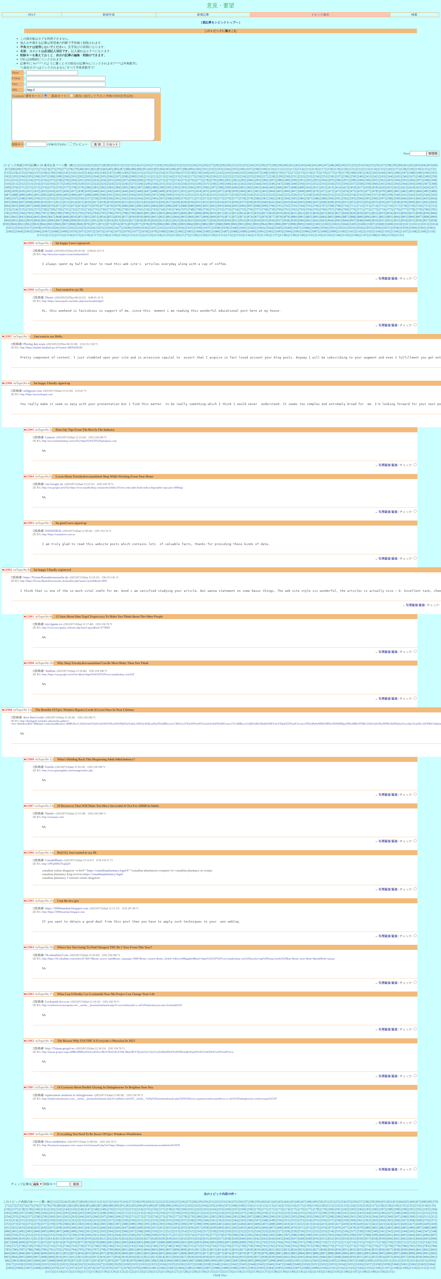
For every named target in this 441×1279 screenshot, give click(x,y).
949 (367, 220)
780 (426, 209)
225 (250, 176)
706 (316, 205)
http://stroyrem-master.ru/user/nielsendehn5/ (65, 254)
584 (286, 198)
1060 (413, 227)
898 (426, 216)
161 (213, 172)
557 (88, 198)
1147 (364, 235)
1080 (162, 231)
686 (169, 205)
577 (235, 198)
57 (383, 165)
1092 (270, 231)
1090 (252, 231)
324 (110, 183)
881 (301, 216)
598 (389, 198)
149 (125, 172)
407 (286, 187)
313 (29, 183)
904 (36, 220)
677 (103, 205)
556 (81, 198)
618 (103, 202)
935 (264, 220)
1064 (19, 231)
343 (250, 183)
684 (154, 205)
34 (251, 165)
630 (191, 202)
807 (191, 213)
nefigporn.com (32, 390)
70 (24, 169)
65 (429, 165)
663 (433, 202)
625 (154, 202)
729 (51, 209)
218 (198, 176)
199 (59, 176)
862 (161, 216)
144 (88, 172)
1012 (416, 224)
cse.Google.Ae (54, 484)
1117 (95, 235)
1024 (91, 227)
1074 (108, 231)
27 (211, 165)
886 (338, 216)
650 (338, 202)
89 (133, 169)
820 (286, 213)
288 (279, 180)
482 (404, 191)
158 (191, 172)
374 (44, 187)
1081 (171, 231)
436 (66, 191)
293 (316, 180)
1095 (297, 231)
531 (330, 194)
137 (36, 172)
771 (360, 209)
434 (51, 191)
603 (426, 198)
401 (242, 187)
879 (286, 216)
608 (29, 202)
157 (183, 172)
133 (7, 172)
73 (41, 169)
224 (242, 176)
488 (14, 194)
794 (95, 213)
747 (183, 209)
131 (425, 169)
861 (154, 216)
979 (153, 224)
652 (353, 202)
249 (426, 176)
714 (375, 205)
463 (264, 191)
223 (235, 176)
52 (354, 165)
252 (14, 180)
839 (426, 213)
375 (51, 187)
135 (22, 172)
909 (73, 220)
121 (352, 169)
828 (345, 213)
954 (404, 220)
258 (59, 180)
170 (279, 172)
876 (264, 216)
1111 (41, 235)
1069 (64, 231)
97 (179, 169)
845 (36, 216)
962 (28, 224)
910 (81, 220)
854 (103, 216)
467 (294, 191)
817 (264, 213)
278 (206, 180)
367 (426, 183)
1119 (113, 235)
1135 (256, 235)
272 (161, 180)
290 (294, 180)
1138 (283, 235)
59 (394, 165)
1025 (99, 227)
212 (154, 176)
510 (176, 194)
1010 (398, 224)
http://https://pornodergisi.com (36, 394)
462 (257, 191)
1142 (319, 235)
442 (110, 191)
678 (110, 205)
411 (316, 187)
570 (183, 198)
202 (81, 176)
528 (308, 194)
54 (366, 165)
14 (136, 165)
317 (59, 183)
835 (397, 213)
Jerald (49, 250)
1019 (46, 227)
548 (22, 198)
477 (367, 191)
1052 (341, 227)
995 (271, 224)
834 (389, 213)
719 (411, 205)
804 (169, 213)
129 (410, 169)
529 (316, 194)
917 (132, 220)
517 (228, 194)
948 (360, 220)
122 (359, 169)
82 (93, 169)
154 (161, 172)
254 (29, 180)
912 (95, 220)
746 (176, 209)
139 (51, 172)
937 (279, 220)
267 (125, 180)
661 (419, 202)
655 (375, 202)
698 (257, 205)
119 (337, 169)
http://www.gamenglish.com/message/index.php (67, 770)
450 (169, 191)
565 (147, 198)
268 (132, 180)
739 (125, 209)
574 (213, 198)
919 (147, 220)
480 (389, 191)
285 (257, 180)
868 (206, 216)
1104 (377, 231)
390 (161, 187)
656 (382, 202)
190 (426, 172)
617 (95, 202)
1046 (288, 227)
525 (286, 194)
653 (360, 202)
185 (389, 172)
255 (36, 180)
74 (47, 169)
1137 (274, 235)
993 (256, 224)
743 (154, 209)
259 (66, 180)
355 (338, 183)
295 (330, 180)
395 (198, 187)
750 (206, 209)
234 (316, 176)
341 (235, 183)
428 (7, 191)
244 (389, 176)
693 (220, 205)
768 (338, 209)
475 (353, 191)
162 (220, 172)
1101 (350, 231)
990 (234, 224)
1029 (135, 227)
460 (242, 191)
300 (367, 180)
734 (88, 209)
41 (291, 165)
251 (7, 180)
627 (169, 202)
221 (220, 176)
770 (353, 209)
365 (411, 183)
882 (308, 216)
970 (87, 224)
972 (101, 224)
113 (293, 169)
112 (285, 169)
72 (36, 169)
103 (219, 169)
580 (257, 198)
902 (22, 220)
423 (404, 187)
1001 (317, 224)
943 (323, 220)
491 (36, 194)
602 (419, 198)
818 (272, 213)
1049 (314, 227)
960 (13, 224)
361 (382, 183)
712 (360, 205)
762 (294, 209)
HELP (31, 14)
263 (95, 180)
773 (375, 209)
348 (286, 183)
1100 (341, 231)
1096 (305, 231)
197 (44, 176)
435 (59, 191)
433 (44, 191)
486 (433, 191)
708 (330, 205)
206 (110, 176)
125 (381, 169)
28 (216, 165)
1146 (355, 235)
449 (161, 191)
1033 (171, 227)
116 (315, 169)
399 (228, 187)
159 (198, 172)
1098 (323, 231)
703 (294, 205)
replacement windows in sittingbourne (69, 1095)
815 (250, 213)
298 (353, 180)
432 (36, 191)
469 (308, 191)
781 (433, 209)
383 (110, 187)
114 (300, 169)
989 (226, 224)
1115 (77, 235)
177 (330, 172)
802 (154, 213)
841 (7, 216)
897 (419, 216)
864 (176, 216)
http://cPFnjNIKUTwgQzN (56, 863)
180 (353, 172)
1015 (10, 227)
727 (36, 209)
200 (66, 176)
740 (132, 209)
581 (264, 198)
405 (272, 187)
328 (139, 183)
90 (139, 169)
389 (154, 187)
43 (303, 165)
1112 (50, 235)
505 (139, 194)
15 (142, 165)
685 (161, 205)
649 (330, 202)
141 (66, 172)
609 (36, 202)
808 (198, 213)
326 (125, 183)
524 (279, 194)
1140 (301, 235)
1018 (37, 227)
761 (286, 209)
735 (95, 209)
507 (154, 194)
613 (66, 202)
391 (169, 187)
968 (72, 224)
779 (419, 209)
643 (286, 202)
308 (426, 180)
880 (294, 216)
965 (50, 224)
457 (220, 191)
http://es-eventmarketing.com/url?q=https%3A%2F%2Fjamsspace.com (79, 440)
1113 (59, 235)
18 (159, 165)
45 (314, 165)
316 (51, 183)
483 (411, 191)
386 (132, 187)
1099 (332, 231)
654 (367, 202)
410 (308, 187)
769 (345, 209)
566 (154, 198)
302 (382, 180)
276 (191, 180)
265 (110, 180)
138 (44, 172)
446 (139, 191)
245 (397, 176)
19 (165, 165)
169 (272, 172)
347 (279, 183)
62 (412, 165)
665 (14, 205)
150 (132, 172)
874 (250, 216)
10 (113, 165)
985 (197, 224)
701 (279, 205)
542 (411, 194)
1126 (175, 235)
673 (73, 205)
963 (35, 224)
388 (147, 187)
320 (81, 183)
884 (323, 216)
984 (190, 224)
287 (272, 180)
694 (228, 205)
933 (250, 220)
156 (176, 172)
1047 (297, 227)
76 (59, 169)
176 (323, 172)
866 (191, 216)
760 (279, 209)
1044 (270, 227)
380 (88, 187)
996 (278, 224)
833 (382, 213)
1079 (153, 231)
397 (213, 187)
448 (154, 191)
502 (117, 194)
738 (117, 209)
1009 (389, 224)
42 (297, 165)
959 (6, 224)
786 (36, 213)
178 (338, 172)
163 (228, 172)
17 (153, 165)
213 (161, 176)
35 (257, 165)
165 (242, 172)
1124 (158, 235)
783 (14, 213)
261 (81, 180)
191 (433, 172)
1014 (434, 224)
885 (330, 216)
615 (81, 202)
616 (88, 202)
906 (51, 220)
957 (426, 220)
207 (117, 176)
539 (389, 194)
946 (345, 220)
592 (345, 198)
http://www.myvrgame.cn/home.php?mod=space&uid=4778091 (76, 627)
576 (228, 198)
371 (22, 187)
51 (349, 165)
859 (139, 216)
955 (411, 220)
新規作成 (109, 14)
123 (366, 169)
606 (14, 202)
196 (36, 176)
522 (264, 194)
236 (330, 176)
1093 (279, 231)
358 (360, 183)
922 (169, 220)
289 (286, 180)
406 (279, 187)
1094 (288, 231)
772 (367, 209)
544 (426, 194)
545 (433, 194)
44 (308, 165)
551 (44, 198)
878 (279, 216)
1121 (131, 235)
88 (128, 169)
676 (95, 205)
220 (213, 176)
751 (213, 209)
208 (125, 176)
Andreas (50, 671)
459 (235, 191)
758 (264, 209)
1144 (337, 235)
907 (59, 220)
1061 (422, 227)
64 (423, 165)
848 (59, 216)
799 (132, 213)
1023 (82, 227)
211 (147, 176)
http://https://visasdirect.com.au (58, 534)
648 (323, 202)
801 (147, 213)
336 (198, 183)
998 (293, 224)
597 (382, 198)
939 (294, 220)
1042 (252, 227)
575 (220, 198)
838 (419, 213)
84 (105, 169)
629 (183, 202)
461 (250, 191)
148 (117, 172)
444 (125, 191)
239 (353, 176)
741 (139, 209)
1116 (86, 235)
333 (176, 183)
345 (264, 183)
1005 (353, 224)
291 (301, 180)
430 (22, 191)
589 (323, 198)
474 (345, 191)
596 (375, 198)
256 (44, 180)
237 (338, 176)
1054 (359, 227)
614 (73, 202)
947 (353, 220)
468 (301, 191)
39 (280, 165)
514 (206, 194)
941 (308, 220)
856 (117, 216)
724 (14, 209)
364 (404, 183)
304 (397, 180)
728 (44, 209)
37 (268, 165)
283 (242, 180)
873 (242, 216)
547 (14, 198)
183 (375, 172)
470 (316, 191)
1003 (335, 224)
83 (99, 169)
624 (147, 202)
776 (397, 209)
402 (250, 187)
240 (360, 176)
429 (14, 191)
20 (170, 165)
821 (294, 213)
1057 (386, 227)
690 (198, 205)
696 (242, 205)
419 (375, 187)
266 (117, 180)
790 (66, 213)
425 (419, 187)
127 (396, 169)
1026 (108, 227)
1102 (359, 231)
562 (125, 198)
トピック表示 (320, 14)
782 (7, 213)
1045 (279, 227)
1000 (308, 224)
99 (191, 169)
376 (59, 187)
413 (330, 187)
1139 (292, 235)
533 (345, 194)
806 (183, 213)
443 (117, 191)
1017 (28, 227)
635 (228, 202)
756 (250, 209)
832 (375, 213)
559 (103, 198)
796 (110, 213)
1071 (82, 231)
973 (109, 224)
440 (95, 191)
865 (183, 216)
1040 (234, 227)
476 (360, 191)
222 (228, 176)
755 (242, 209)
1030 (144, 227)
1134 (247, 235)
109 (263, 169)
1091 (261, 231)
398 (220, 187)
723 (7, 209)
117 (322, 169)
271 (154, 180)
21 (176, 165)
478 (375, 191)
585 (294, 198)
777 (404, 209)
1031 (153, 227)
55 (371, 165)
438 (81, 191)
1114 (68, 235)
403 (257, 187)
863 (169, 216)
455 (206, 191)
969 (79, 224)
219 (206, 176)
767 (330, 209)
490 (29, 194)
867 (198, 216)
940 (301, 220)
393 (183, 187)
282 (235, 180)
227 (264, 176)
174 (308, 172)
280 (220, 180)
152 (147, 172)
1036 (198, 227)
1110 (431, 231)
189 (419, 172)
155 (169, 172)
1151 (399, 235)
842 (14, 216)
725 (22, 209)
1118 (104, 235)
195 (29, 176)
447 (147, 191)
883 (316, 216)
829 (353, 213)
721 (426, 205)
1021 (64, 227)
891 (375, 216)
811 (220, 213)
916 (125, 220)
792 (81, 213)
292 (308, 180)
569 (176, 198)
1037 (207, 227)
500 (103, 194)
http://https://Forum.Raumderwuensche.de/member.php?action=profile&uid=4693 (63, 580)
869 (213, 216)
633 (213, 202)
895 (404, 216)
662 (426, 202)
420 (382, 187)
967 (65, 224)
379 (81, 187)
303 (389, 180)
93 (156, 169)
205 (103, 176)
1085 (207, 231)
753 (228, 209)
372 (29, 187)
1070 (73, 231)
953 (397, 220)
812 (228, 213)
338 (213, 183)
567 (161, 198)
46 (320, 165)
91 (145, 169)
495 (66, 194)
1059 (404, 227)
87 (122, 169)
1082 (180, 231)
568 (169, 198)
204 (95, 176)
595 (367, 198)
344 (257, 183)
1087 (225, 231)
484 (419, 191)
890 (367, 216)
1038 (216, 227)
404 (264, 187)
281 (228, 180)
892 (382, 216)
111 (278, 169)
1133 (238, 235)
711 (353, 205)
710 (345, 205)
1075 (117, 231)
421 (389, 187)
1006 (362, 224)
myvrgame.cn (53, 624)
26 (205, 165)
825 (323, 213)
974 (116, 224)
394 (191, 187)
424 (411, 187)
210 (139, 176)
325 (117, 183)
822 (301, 213)
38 (274, 165)
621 (125, 202)
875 (257, 216)
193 (14, 176)
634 (220, 202)
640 (264, 202)
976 (131, 224)
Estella (49, 767)
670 (51, 205)
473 (338, 191)
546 (7, 198)
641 (272, 202)
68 (13, 169)
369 (7, 187)
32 (239, 165)
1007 (371, 224)
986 (204, 224)
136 (29, 172)
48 (331, 165)
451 (176, 191)
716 (389, 205)
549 (29, 198)
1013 (425, 224)
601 (411, 198)
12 (125, 165)
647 (316, 202)
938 (286, 220)
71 (30, 169)
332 (169, 183)
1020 (55, 227)
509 (169, 194)
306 (411, 180)
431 (29, 191)
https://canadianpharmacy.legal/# (108, 870)
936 (272, 220)
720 (419, 205)
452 (183, 191)
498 (88, 194)
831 (367, 213)
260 (73, 180)
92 (151, 169)
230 (286, 176)
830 (360, 213)
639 (257, 202)
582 (272, 198)
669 (44, 205)
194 (22, 176)
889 (360, 216)
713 (367, 205)
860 (147, 216)
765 (316, 209)
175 (316, 172)
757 (257, 209)
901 (14, 220)
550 (36, 198)
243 (382, 176)
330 (154, 183)
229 (279, 176)
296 (338, 180)
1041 (243, 227)
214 (169, 176)
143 (81, 172)
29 (222, 165)
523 (272, 194)
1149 (382, 235)
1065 (28, 231)
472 (330, 191)
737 (110, 209)
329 (147, 183)
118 (330, 169)
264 (103, 180)
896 (411, 216)
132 (432, 169)
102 (212, 169)
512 (191, 194)
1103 (368, 231)
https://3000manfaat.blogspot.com (66, 908)
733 (81, 209)
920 (154, 220)
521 (257, 194)
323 (103, 183)
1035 (189, 227)
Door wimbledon (55, 1141)
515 (213, 194)
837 (411, 213)
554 (66, 198)
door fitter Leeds (33, 717)
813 (235, 213)
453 (191, 191)
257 (51, 180)
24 (193, 165)
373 (36, 187)
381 (95, 187)
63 (417, 165)
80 (82, 169)
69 (18, 169)
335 (191, 183)
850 (73, 216)
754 (235, 209)
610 (44, 202)
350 (301, 183)
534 (353, 194)
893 (389, 216)
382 (103, 187)
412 (323, 187)
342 (242, 183)
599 (397, 198)
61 (406, 165)
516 (220, 194)
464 (272, 191)
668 (36, 205)
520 (250, 194)
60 (400, 165)
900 (7, 220)
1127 (184, 235)
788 (51, 213)
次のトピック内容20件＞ (220, 1194)
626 (161, 202)
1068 (55, 231)
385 (125, 187)
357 (353, 183)
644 (294, 202)
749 (198, 209)
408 (294, 187)
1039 (225, 227)
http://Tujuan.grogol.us (59, 1048)
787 (44, 213)
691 (206, 205)
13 (130, 165)
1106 (395, 231)
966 (57, 224)
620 (117, 202)
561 (117, 198)
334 (183, 183)
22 (182, 165)
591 (338, 198)
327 (132, 183)
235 (323, 176)
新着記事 (203, 14)
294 (323, 180)
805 (176, 213)
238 (345, 176)
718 (404, 205)
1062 (431, 227)
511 (183, 194)
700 (272, 205)
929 (220, 220)
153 (154, 172)
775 (389, 209)
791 (73, 213)
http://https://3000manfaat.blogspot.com (63, 911)
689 (191, 205)
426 (426, 187)
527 (301, 194)
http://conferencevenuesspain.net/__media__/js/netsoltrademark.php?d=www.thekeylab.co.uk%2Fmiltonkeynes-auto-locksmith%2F (112, 1005)
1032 (162, 227)
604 (433, 198)
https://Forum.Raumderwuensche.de (45, 577)
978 (146, 224)
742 (147, 209)
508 (161, 194)
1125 (167, 235)
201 (73, 176)
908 (66, 220)
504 (132, 194)
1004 (344, 224)
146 (103, 172)
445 (132, 191)
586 (301, 198)
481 (397, 191)
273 (169, 180)
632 (206, 202)
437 (73, 191)
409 (301, 187)
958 (433, 220)
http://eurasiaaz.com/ (53, 817)
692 (213, 205)
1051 (332, 227)
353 (323, 183)
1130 (211, 235)
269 (139, 180)
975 (124, 224)
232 (301, 176)
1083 (189, 231)
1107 (404, 231)
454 (198, 191)
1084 (198, 231)
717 (397, 205)
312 (22, 183)
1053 (350, 227)
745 (169, 209)
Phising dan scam (34, 344)
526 (294, 194)
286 (264, 180)
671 (59, 205)
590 (330, 198)
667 (29, 205)
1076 (126, 231)
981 (168, 224)
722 (433, 205)
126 (388, 169)
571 (191, 198)
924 (183, 220)
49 (337, 165)
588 (316, 198)
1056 (377, 227)
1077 (135, 231)
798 (125, 213)
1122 (140, 235)
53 (360, 165)
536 (367, 194)
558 (95, 198)
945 (338, 220)
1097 (314, 231)
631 (198, 202)
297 (345, 180)
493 (51, 194)
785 (29, 213)
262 (88, 180)
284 (250, 180)
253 (22, 180)
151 (139, 172)
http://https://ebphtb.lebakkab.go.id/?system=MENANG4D (51, 347)
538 (382, 194)
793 (88, 213)
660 (411, 202)
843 (22, 216)
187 (404, 172)
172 (294, 172)
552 (51, 198)
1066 (37, 231)
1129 (202, 235)
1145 (346, 235)
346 (272, 183)
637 (242, 202)
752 (220, 209)
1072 (91, 231)
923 (176, 220)
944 (330, 220)
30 (228, 165)
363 (397, 183)
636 (235, 202)
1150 (390, 235)
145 (95, 172)
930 (228, 220)
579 (250, 198)
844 (29, 216)
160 (206, 172)
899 (433, 216)
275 (183, 180)
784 (22, 213)
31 (234, 165)
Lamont (50, 437)
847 (51, 216)
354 (330, 183)
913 (103, 220)
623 (139, 202)
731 (66, 209)
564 (139, 198)
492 (44, 194)
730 (59, 209)
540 (397, 194)
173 (301, 172)
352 (316, 183)
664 (7, 205)
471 (323, 191)
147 (110, 172)
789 (59, 213)
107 (249, 169)
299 (360, 180)
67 (7, 169)
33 (245, 165)
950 (375, 220)
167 (257, 172)
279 (213, 180)
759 (272, 209)
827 (338, 213)
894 (397, 216)
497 (81, 194)
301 (375, 180)
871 (228, 216)
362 (389, 183)
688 (183, 205)
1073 (99, 231)
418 (367, 187)
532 (338, 194)
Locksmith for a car (57, 1001)
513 (198, 194)
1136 (265, 235)
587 (308, 198)
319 (73, 183)
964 (43, 224)
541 (404, 194)
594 (360, 198)
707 (323, 205)
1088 (234, 231)
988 (219, 224)
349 (294, 183)
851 (81, 216)
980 (160, 224)
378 (73, 187)
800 (139, 213)
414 (338, 187)
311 (14, 183)
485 (426, 191)
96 (173, 169)
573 (206, 198)
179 (345, 172)
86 (116, 169)
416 (353, 187)
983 (182, 224)
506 (147, 194)
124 (374, 169)
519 (242, 194)
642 (279, 202)
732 (73, 209)
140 (59, 172)
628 (176, 202)
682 (139, 205)
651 (345, 202)
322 (95, 183)
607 (22, 202)
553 (59, 198)
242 (375, 176)
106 (241, 169)
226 (257, 176)
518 (235, 194)
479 (382, 191)
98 (185, 169)
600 (404, 198)
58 (389, 165)
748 (191, 209)
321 (88, 183)
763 (301, 209)
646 (308, 202)
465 (279, 191)
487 (7, 194)
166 (250, 172)
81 (87, 169)
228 (272, 176)
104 (227, 169)
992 (248, 224)
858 (132, 216)
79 (76, 169)
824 (316, 213)
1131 (220, 235)
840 (433, 213)
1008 (380, 224)
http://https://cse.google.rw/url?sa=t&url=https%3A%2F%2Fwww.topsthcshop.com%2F (88, 674)
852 (88, 216)
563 (132, 198)
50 (343, 165)
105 (234, 169)
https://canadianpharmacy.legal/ (103, 874)
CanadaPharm (53, 860)
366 (419, 183)
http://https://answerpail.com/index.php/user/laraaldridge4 (72, 301)
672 (66, 205)
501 (110, 194)
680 (125, 205)
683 (147, 205)
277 (198, 180)
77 (64, 169)
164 (235, 172)
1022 (73, 227)
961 (21, 224)
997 (285, 224)
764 (308, 209)
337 (206, 183)
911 (88, 220)
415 (345, 187)
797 (117, 213)
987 (212, 224)
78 (70, 169)
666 (22, 205)
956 (419, 220)
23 (188, 165)
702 (286, 205)
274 (176, 180)
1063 (10, 231)
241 (367, 176)
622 (132, 202)
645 (301, 202)
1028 (126, 227)
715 (382, 205)
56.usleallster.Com (56, 955)
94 (162, 169)
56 (377, 165)
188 (411, 172)
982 (175, 224)
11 (119, 165)
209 (132, 176)
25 (199, 165)
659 (404, 202)
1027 (117, 227)
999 (300, 224)
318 (66, 183)
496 (73, 194)
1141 (310, 235)
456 (213, 191)
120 (344, 169)
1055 (368, 227)
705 (308, 205)
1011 (407, 224)
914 (110, 220)
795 (103, 213)
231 (294, 176)
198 (51, 176)
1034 (180, 227)
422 (397, 187)
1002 (326, 224)
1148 (373, 235)
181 (360, 172)
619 (110, 202)
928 (213, 220)
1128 (193, 235)
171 (286, 172)
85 (110, 169)
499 (95, 194)
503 (125, 194)
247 (411, 176)
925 (191, 220)
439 (88, 191)
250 (433, 176)
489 (22, 194)
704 (301, 205)
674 (81, 205)
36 (262, 165)
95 (168, 169)
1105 (386, 231)
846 (44, 216)
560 (110, 198)
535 (360, 194)
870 (220, 216)
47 (326, 165)
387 (139, 187)
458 (228, 191)
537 (375, 194)
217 (191, 176)
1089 (243, 231)
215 (176, 176)
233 (308, 176)
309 (433, 180)
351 (308, 183)
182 (367, 172)
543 (419, 194)
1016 (19, 227)
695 (235, 205)
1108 (413, 231)
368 (433, 183)
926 (198, 220)
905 (44, 220)
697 (250, 205)
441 (103, 191)
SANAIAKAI (53, 530)
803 (161, 213)
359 (367, 183)
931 (235, 220)
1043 (261, 227)
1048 (305, 227)
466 (286, 191)
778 (411, 209)
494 (59, 194)
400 (235, 187)
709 (338, 205)
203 (88, 176)
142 (73, 172)
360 (375, 183)
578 (242, 198)
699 (264, 205)
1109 (422, 231)
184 (382, 172)
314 (36, 183)
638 (250, 202)
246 (404, 176)
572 (198, 198)
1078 (144, 231)
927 (206, 220)
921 (161, 220)
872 (235, 216)
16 (148, 165)
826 (330, 213)
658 (397, 202)
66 (435, 165)
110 (271, 169)
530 (323, 194)
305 (404, 180)
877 (272, 216)
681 (132, 205)
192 (7, 176)
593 (353, 198)
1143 (328, 235)
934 (257, 220)
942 (316, 220)
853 (95, 216)
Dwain (49, 297)
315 (44, 183)
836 (404, 213)
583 (279, 198)
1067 (46, 231)
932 (242, 220)
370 (14, 187)
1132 (229, 235)
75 (53, 169)
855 (110, 216)
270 (147, 180)
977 (138, 224)
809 (206, 213)
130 (418, 169)
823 (308, 213)
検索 (414, 14)
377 (66, 187)
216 (183, 176)
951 (382, 220)
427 (433, 187)
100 (197, 169)
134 (14, 172)
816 (257, 213)
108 (256, 169)
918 (139, 220)
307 (419, 180)
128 (403, 169)
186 (397, 172)
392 (176, 187)
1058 (395, 227)
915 (117, 220)
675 (88, 205)
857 (125, 216)
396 (206, 187)
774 (382, 209)
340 (228, 183)
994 (263, 224)
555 (73, 198)
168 (264, 172)
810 (213, 213)
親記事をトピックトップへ (220, 22)
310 (7, 183)
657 (389, 202)
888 (353, 216)
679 (117, 205)
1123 (149, 235)
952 (389, 220)
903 (29, 220)
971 (94, 224)
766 (323, 209)
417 (360, 187)
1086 (216, 231)
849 (66, 216)
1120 (122, 235)
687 (176, 205)
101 (205, 169)
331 (161, 183)
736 (103, 209)
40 (285, 165)
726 (29, 209)
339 (220, 183)
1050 (323, 227)
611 (51, 202)
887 (345, 216)
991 (241, 224)
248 (419, 176)
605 (7, 202)
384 (117, 187)
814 (242, 213)
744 (161, 209)
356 (345, 183)
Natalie (49, 813)
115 (307, 169)
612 (59, 202)
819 (279, 213)
